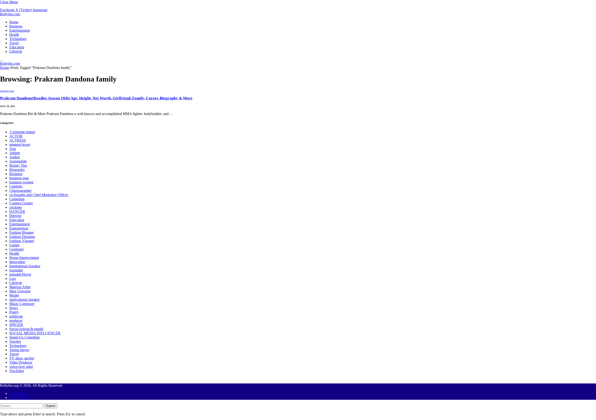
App (12, 149)
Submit (50, 406)
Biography (17, 170)
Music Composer (21, 304)
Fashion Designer (22, 237)
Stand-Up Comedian (24, 337)
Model (14, 295)
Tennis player (19, 350)
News (13, 308)
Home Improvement (24, 258)
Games (14, 245)
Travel (14, 43)
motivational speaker (24, 299)
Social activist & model (26, 329)
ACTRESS (17, 140)
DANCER (17, 211)
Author (14, 157)
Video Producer (20, 362)
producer (15, 320)
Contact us (17, 393)
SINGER (16, 325)
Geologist (16, 249)
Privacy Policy (20, 398)
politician (16, 316)
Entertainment (19, 30)
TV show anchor (21, 358)
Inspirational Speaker (24, 266)
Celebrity (16, 186)
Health (14, 35)
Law (12, 279)
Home (13, 22)
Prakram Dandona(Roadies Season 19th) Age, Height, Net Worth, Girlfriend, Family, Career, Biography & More (96, 98)
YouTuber (16, 371)
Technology (18, 39)
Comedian (16, 199)
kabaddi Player (20, 274)
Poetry (14, 312)
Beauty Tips (18, 165)
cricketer (15, 207)
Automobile (18, 161)
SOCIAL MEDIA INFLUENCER (35, 333)
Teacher (15, 341)
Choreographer (20, 191)
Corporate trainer (22, 132)
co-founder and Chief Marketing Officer (38, 195)
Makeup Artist (19, 287)
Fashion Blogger (21, 232)
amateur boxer (19, 144)
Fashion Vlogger (21, 241)
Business (15, 26)
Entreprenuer (18, 228)
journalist (16, 270)
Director (15, 216)
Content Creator (21, 203)
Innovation (17, 262)
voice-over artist (21, 367)
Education (16, 47)
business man (7, 91)
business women (21, 182)
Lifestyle (15, 51)
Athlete (14, 153)
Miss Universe (19, 291)
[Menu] (1, 60)
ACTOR (15, 136)
